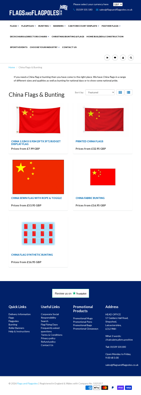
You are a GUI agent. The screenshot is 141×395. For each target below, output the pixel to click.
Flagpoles (27, 26)
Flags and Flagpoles (27, 383)
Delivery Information (20, 314)
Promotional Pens (82, 321)
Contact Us (69, 47)
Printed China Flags (89, 141)
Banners (58, 26)
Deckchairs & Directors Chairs (28, 36)
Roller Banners (16, 327)
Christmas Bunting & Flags (68, 36)
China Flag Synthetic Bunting (32, 254)
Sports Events (18, 47)
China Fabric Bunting (90, 198)
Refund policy (48, 341)
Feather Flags (110, 26)
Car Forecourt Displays (82, 26)
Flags (13, 26)
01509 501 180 (84, 9)
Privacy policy (48, 338)
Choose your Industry (43, 47)
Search (44, 321)
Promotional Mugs (83, 318)
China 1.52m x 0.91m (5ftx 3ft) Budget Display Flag (36, 143)
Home (12, 67)
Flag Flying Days (49, 324)
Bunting (43, 26)
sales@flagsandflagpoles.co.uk (115, 9)
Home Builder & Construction (104, 36)
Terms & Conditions (51, 334)
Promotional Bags (82, 325)
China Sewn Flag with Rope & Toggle (36, 198)
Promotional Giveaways (85, 328)
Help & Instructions (19, 331)
